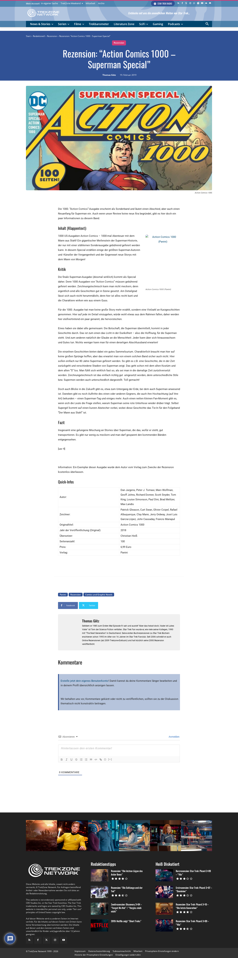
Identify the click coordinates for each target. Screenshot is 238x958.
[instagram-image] (41, 835)
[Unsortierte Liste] (86, 759)
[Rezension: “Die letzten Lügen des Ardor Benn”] (99, 875)
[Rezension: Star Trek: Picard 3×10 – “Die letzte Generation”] (164, 909)
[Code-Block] (95, 759)
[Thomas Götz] (70, 632)
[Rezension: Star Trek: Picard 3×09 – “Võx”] (164, 925)
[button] (207, 24)
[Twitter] (186, 3)
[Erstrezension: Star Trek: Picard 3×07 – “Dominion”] (164, 892)
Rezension (52, 36)
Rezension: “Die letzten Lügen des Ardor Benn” (127, 872)
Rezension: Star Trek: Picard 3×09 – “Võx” (192, 922)
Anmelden (173, 736)
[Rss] (178, 3)
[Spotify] (198, 3)
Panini (63, 594)
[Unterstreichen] (71, 759)
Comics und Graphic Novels (98, 594)
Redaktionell (39, 36)
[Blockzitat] (91, 759)
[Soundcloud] (206, 3)
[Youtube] (202, 3)
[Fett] (61, 759)
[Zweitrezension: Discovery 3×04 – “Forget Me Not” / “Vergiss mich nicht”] (99, 909)
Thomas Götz (109, 75)
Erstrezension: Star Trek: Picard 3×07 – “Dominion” (194, 889)
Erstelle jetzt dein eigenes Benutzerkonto (84, 680)
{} (105, 759)
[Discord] (210, 3)
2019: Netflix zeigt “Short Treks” (126, 921)
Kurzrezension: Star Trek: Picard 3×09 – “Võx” (193, 872)
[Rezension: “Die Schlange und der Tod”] (99, 892)
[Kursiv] (66, 759)
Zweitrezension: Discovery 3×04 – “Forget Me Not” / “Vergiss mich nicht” (126, 907)
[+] (110, 759)
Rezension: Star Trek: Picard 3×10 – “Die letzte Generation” (192, 906)
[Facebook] (182, 3)
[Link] (100, 759)
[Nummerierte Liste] (81, 759)
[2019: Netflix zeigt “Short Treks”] (99, 925)
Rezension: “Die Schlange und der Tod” (127, 889)
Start (28, 36)
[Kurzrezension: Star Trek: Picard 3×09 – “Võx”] (164, 875)
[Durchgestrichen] (76, 759)
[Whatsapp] (194, 3)
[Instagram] (190, 3)
